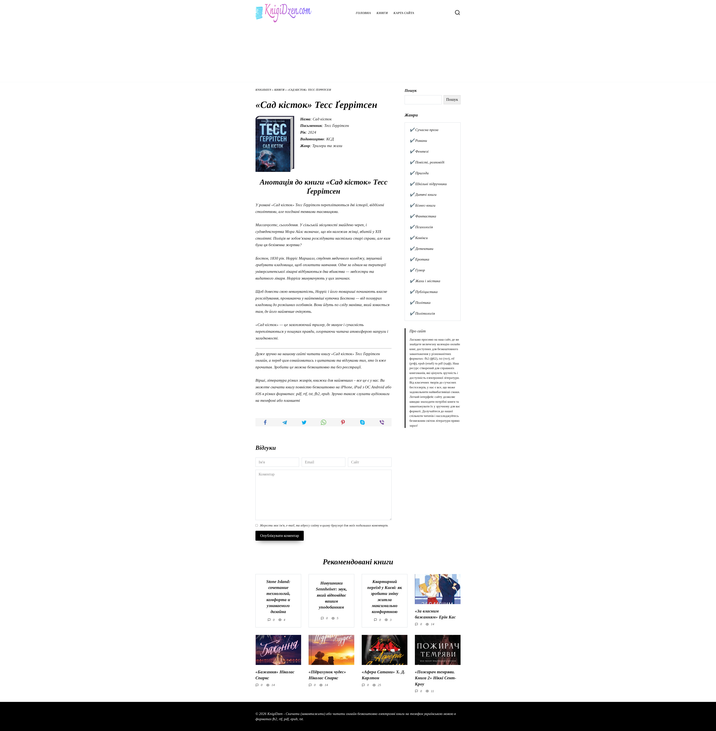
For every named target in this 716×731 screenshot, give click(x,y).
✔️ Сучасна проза (424, 130)
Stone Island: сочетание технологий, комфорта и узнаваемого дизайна (278, 596)
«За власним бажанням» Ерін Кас (435, 614)
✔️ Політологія (422, 313)
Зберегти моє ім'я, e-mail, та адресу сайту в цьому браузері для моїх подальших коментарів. (324, 525)
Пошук (411, 90)
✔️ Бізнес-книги (422, 205)
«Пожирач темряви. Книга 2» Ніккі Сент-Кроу (435, 677)
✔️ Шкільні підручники (428, 184)
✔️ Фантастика (423, 216)
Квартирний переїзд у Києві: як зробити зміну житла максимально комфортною (384, 596)
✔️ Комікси (419, 238)
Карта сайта (403, 13)
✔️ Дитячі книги (423, 194)
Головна (363, 13)
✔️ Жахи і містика (425, 281)
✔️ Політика (420, 302)
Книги (382, 13)
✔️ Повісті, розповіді (427, 162)
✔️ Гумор (417, 270)
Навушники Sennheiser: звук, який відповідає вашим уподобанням (331, 595)
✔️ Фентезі (419, 151)
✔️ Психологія (421, 227)
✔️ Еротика (419, 259)
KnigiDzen (263, 89)
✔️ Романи (418, 140)
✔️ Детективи (421, 249)
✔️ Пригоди (419, 173)
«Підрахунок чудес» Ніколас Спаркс (327, 674)
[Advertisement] (358, 50)
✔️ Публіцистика (424, 292)
